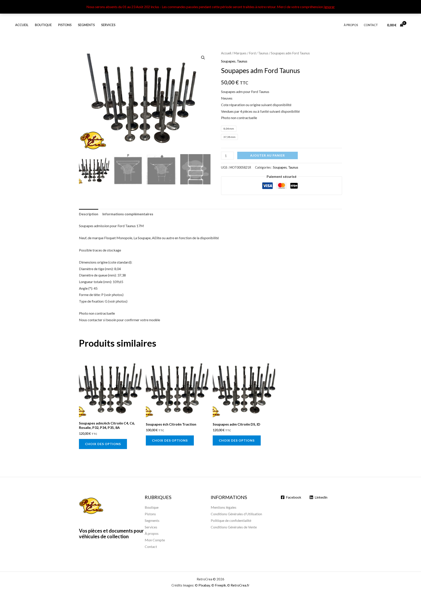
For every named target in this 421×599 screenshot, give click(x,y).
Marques (240, 53)
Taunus (263, 53)
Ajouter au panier (267, 155)
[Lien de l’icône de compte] (411, 25)
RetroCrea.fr (240, 585)
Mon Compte (155, 540)
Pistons (64, 25)
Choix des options (103, 444)
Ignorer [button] (329, 7)
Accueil (22, 25)
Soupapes (228, 61)
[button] (203, 58)
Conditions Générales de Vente (234, 527)
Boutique (43, 25)
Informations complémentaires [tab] (127, 214)
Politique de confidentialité (231, 520)
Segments (86, 25)
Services (108, 25)
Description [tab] (88, 214)
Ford (252, 53)
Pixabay (204, 585)
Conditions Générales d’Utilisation (236, 514)
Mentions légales (223, 507)
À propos (351, 25)
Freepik (220, 585)
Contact (371, 25)
